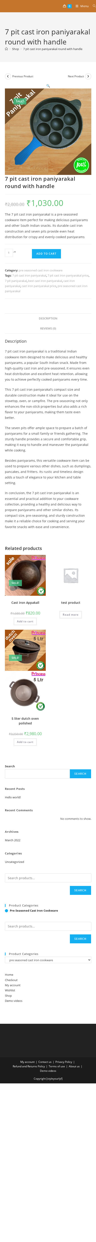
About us (74, 1066)
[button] (48, 86)
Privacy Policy (63, 1062)
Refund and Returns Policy (29, 1066)
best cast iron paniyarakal (45, 281)
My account (13, 985)
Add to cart (46, 254)
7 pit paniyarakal (16, 281)
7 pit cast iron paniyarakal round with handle (52, 49)
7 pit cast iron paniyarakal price (68, 275)
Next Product (76, 76)
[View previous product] (8, 76)
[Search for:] (93, 6)
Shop (8, 996)
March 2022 (12, 840)
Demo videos (13, 1001)
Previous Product (22, 76)
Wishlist (10, 990)
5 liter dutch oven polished (25, 720)
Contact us (45, 1062)
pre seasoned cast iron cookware (41, 270)
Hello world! (13, 797)
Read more (71, 615)
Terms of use (57, 1066)
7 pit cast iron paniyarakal (29, 275)
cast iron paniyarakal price (39, 286)
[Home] (6, 49)
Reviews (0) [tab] (48, 328)
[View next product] (88, 76)
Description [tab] (48, 318)
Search (10, 766)
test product (70, 602)
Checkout (11, 980)
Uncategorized (14, 862)
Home (9, 975)
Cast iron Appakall (25, 602)
